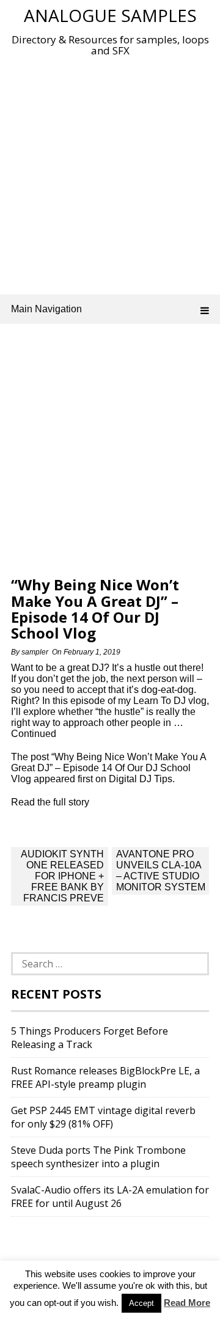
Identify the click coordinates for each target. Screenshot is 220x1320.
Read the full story (50, 802)
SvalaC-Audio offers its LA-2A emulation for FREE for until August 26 (110, 1196)
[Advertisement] (110, 173)
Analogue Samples (110, 15)
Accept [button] (141, 1303)
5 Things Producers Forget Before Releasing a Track (89, 1037)
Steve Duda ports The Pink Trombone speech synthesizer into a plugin (98, 1156)
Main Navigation (46, 309)
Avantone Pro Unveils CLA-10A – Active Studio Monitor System (160, 870)
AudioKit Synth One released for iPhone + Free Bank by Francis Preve (62, 876)
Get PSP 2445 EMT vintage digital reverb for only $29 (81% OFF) (103, 1117)
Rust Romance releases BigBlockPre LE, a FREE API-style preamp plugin (105, 1077)
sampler (34, 652)
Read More (187, 1302)
